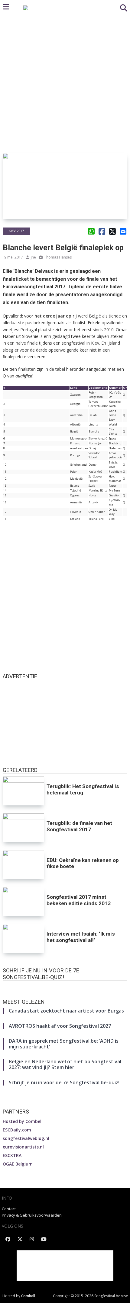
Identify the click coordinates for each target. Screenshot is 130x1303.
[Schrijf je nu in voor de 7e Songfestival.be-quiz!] (65, 987)
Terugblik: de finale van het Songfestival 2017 (79, 826)
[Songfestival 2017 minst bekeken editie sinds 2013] (23, 901)
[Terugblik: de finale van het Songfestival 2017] (23, 827)
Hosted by (23, 1121)
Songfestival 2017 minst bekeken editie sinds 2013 (79, 900)
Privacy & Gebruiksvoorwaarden (32, 1215)
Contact (9, 1208)
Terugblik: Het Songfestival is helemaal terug (83, 789)
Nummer (115, 388)
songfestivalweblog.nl (26, 1138)
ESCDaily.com (17, 1130)
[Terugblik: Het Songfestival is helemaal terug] (23, 791)
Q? (125, 388)
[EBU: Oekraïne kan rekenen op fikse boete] (23, 864)
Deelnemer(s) (98, 388)
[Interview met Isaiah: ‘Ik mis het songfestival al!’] (23, 938)
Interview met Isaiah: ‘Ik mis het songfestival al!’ (81, 937)
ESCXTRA (12, 1155)
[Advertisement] (65, 84)
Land (73, 388)
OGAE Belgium (18, 1164)
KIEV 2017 (16, 231)
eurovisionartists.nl (23, 1147)
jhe (33, 257)
